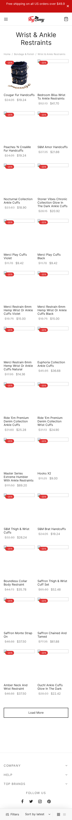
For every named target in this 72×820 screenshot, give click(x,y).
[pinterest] (49, 801)
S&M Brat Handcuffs (51, 529)
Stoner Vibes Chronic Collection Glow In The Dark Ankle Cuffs (52, 202)
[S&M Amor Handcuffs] (52, 126)
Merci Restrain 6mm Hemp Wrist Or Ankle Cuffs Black (52, 310)
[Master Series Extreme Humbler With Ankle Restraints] (19, 453)
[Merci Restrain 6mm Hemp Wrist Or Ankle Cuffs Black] (52, 286)
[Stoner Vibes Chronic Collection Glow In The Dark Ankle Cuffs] (52, 178)
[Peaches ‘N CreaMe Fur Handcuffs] (19, 126)
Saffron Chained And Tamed (52, 634)
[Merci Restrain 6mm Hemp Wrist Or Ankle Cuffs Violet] (19, 286)
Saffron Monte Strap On (18, 634)
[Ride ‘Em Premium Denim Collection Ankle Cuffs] (19, 397)
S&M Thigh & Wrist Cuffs (16, 530)
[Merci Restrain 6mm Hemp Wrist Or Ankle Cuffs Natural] (19, 342)
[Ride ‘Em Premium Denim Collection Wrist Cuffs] (52, 397)
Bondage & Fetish (24, 54)
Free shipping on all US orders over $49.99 (34, 4)
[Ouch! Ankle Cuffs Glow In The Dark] (52, 664)
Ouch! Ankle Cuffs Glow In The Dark (50, 686)
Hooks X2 (44, 473)
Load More (36, 712)
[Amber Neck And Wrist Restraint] (19, 664)
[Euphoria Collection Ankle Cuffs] (52, 342)
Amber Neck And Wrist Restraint (16, 686)
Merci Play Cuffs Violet (15, 256)
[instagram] (40, 801)
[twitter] (31, 801)
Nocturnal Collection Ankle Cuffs (18, 200)
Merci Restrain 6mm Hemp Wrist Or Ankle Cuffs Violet (18, 310)
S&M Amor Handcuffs (52, 147)
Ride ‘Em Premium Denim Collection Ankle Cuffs (16, 421)
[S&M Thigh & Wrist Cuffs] (19, 508)
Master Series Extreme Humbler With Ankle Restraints (18, 476)
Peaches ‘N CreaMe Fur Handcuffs (17, 148)
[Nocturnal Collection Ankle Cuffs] (19, 178)
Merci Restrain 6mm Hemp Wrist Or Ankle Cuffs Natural (18, 365)
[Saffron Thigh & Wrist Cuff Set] (52, 560)
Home (7, 54)
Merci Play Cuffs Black (49, 256)
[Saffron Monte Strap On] (19, 612)
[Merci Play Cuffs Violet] (19, 234)
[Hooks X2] (52, 453)
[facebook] (22, 801)
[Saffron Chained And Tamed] (52, 612)
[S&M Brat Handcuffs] (52, 508)
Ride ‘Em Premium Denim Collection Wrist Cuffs (50, 421)
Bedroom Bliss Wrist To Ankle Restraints (51, 96)
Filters (15, 814)
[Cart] (66, 19)
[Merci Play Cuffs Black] (52, 234)
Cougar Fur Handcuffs (19, 95)
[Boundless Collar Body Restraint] (19, 560)
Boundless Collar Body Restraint (15, 582)
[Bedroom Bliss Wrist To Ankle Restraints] (52, 74)
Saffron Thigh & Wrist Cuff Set (52, 582)
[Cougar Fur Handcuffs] (19, 74)
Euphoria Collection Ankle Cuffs (51, 363)
